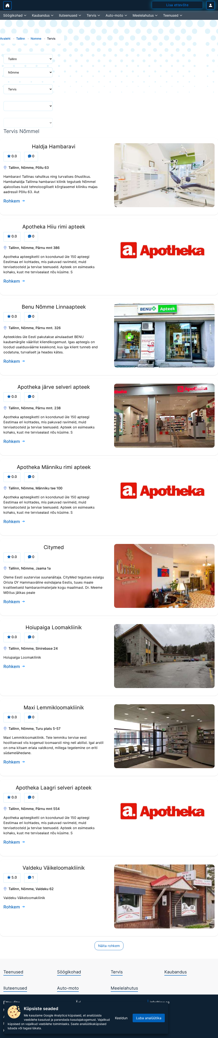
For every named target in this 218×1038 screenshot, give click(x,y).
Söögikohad (69, 971)
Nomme (36, 38)
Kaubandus (175, 971)
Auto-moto (68, 988)
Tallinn (20, 38)
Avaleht (5, 38)
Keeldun (121, 1018)
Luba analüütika (148, 1018)
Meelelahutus (124, 988)
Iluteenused (15, 988)
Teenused (13, 971)
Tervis (117, 971)
